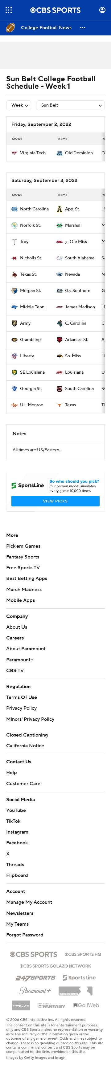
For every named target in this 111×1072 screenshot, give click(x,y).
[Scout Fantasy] (52, 1012)
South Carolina (79, 389)
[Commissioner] (75, 996)
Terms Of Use (21, 705)
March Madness (24, 597)
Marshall (73, 225)
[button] (8, 10)
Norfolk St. (30, 225)
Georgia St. (31, 389)
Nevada (72, 274)
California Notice (25, 753)
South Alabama (79, 258)
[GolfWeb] (86, 1013)
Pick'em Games (23, 553)
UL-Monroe (31, 405)
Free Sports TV (23, 575)
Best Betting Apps (26, 586)
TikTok (13, 829)
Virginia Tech (33, 153)
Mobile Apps (20, 608)
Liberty (27, 356)
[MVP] (21, 1010)
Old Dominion (79, 153)
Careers (15, 645)
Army (25, 323)
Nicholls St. (31, 258)
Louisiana (74, 372)
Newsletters (19, 921)
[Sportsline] (79, 984)
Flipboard (17, 883)
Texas (70, 405)
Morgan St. (30, 291)
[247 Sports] (35, 984)
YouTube (16, 818)
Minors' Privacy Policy (30, 727)
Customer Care (23, 791)
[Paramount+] (35, 997)
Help (11, 780)
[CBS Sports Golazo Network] (55, 973)
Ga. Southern (77, 291)
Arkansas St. (76, 340)
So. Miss (73, 356)
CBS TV (15, 678)
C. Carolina (75, 323)
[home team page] (14, 153)
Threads (15, 872)
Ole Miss (78, 242)
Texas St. (28, 274)
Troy (24, 242)
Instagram (17, 839)
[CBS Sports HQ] (83, 961)
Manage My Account (29, 910)
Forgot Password (24, 942)
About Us (16, 634)
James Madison (80, 307)
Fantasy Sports (22, 564)
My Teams (17, 931)
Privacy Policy (21, 716)
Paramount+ (19, 667)
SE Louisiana (32, 372)
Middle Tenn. (32, 307)
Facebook (17, 850)
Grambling (30, 340)
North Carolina (34, 209)
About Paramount (26, 656)
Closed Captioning (27, 742)
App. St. (72, 209)
